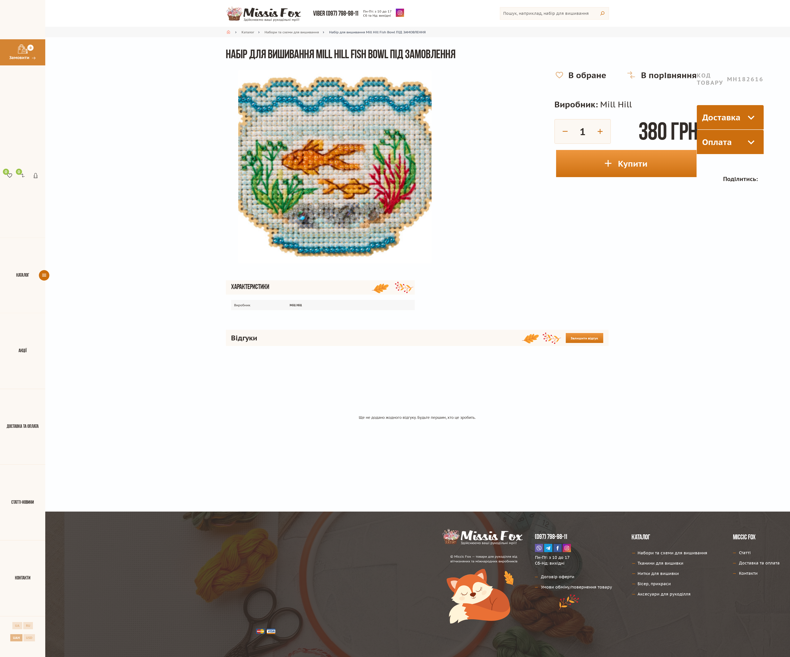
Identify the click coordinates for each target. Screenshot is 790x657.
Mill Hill (616, 104)
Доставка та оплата (23, 426)
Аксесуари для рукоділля (664, 594)
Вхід (36, 176)
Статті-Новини (22, 502)
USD (29, 638)
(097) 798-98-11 (551, 537)
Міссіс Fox (744, 537)
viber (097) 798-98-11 (335, 13)
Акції (23, 350)
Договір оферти (557, 576)
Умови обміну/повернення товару (576, 587)
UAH (16, 638)
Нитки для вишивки (658, 573)
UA (17, 625)
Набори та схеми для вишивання (292, 32)
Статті (745, 552)
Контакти (22, 578)
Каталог (22, 275)
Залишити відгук (584, 338)
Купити (632, 163)
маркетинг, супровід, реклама (543, 645)
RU (28, 625)
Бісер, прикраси (654, 583)
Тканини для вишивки (660, 563)
